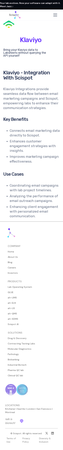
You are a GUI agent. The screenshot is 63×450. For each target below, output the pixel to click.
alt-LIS (11, 308)
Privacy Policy (26, 440)
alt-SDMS (13, 318)
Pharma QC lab (16, 370)
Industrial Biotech (17, 364)
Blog (10, 262)
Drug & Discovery (17, 338)
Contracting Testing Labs (21, 343)
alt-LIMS (12, 297)
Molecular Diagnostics (19, 348)
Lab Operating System (20, 286)
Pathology (13, 354)
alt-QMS (12, 313)
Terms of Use (11, 440)
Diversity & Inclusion (45, 440)
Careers (12, 267)
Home (11, 251)
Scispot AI (13, 324)
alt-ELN (12, 302)
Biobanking (13, 359)
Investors (13, 272)
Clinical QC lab (15, 375)
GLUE (10, 292)
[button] (54, 15)
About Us (13, 256)
